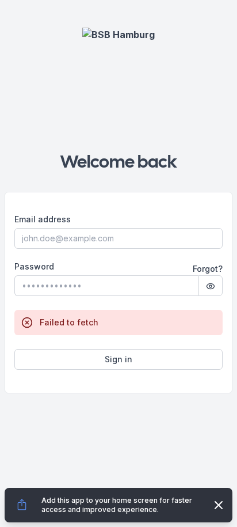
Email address (42, 219)
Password (34, 267)
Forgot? (208, 269)
